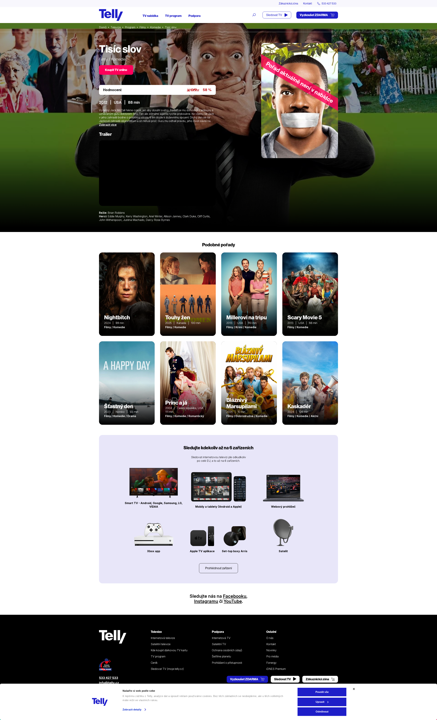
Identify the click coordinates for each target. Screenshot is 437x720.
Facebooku (234, 596)
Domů (103, 27)
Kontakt (307, 3)
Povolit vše (322, 691)
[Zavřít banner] (354, 689)
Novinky (271, 650)
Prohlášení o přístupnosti (227, 662)
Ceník (154, 662)
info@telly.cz (109, 683)
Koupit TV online (116, 70)
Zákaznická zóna (288, 3)
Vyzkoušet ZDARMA (314, 15)
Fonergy (271, 662)
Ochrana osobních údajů (227, 650)
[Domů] (111, 15)
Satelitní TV (219, 644)
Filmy (142, 27)
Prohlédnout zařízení (218, 568)
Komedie (155, 27)
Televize (116, 27)
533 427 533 (108, 678)
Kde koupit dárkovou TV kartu (169, 650)
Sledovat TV (274, 15)
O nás (269, 638)
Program (130, 27)
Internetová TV (221, 638)
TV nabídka (150, 16)
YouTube (233, 601)
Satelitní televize (161, 644)
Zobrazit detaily (132, 709)
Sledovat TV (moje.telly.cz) (167, 669)
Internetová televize (163, 638)
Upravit (320, 701)
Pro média (272, 656)
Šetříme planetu (221, 656)
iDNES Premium (276, 669)
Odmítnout (322, 711)
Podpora (194, 16)
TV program (173, 16)
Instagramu (206, 601)
